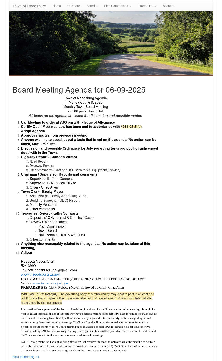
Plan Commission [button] (116, 5)
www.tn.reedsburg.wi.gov (40, 274)
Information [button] (146, 5)
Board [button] (91, 5)
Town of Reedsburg (29, 5)
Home (57, 5)
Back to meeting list (25, 356)
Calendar (73, 5)
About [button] (167, 5)
